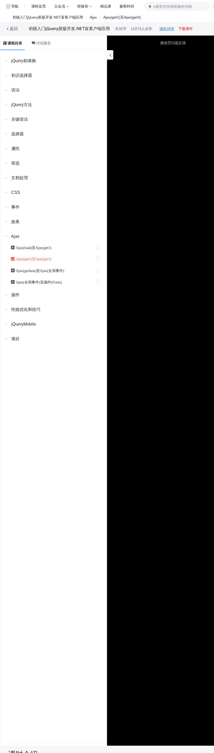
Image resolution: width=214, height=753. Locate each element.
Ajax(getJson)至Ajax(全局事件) (40, 270)
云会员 (59, 6)
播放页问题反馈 (173, 43)
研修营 (82, 6)
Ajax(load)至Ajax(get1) (33, 247)
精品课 (105, 6)
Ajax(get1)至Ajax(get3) (33, 258)
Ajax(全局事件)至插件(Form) (39, 282)
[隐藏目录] (110, 55)
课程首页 (38, 6)
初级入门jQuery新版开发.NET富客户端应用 (48, 17)
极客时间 (127, 6)
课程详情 (166, 29)
